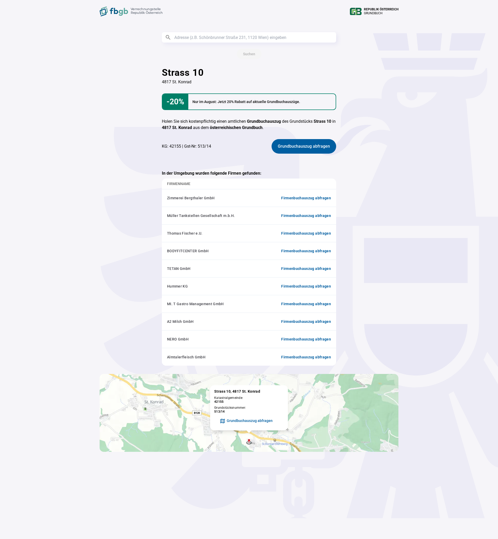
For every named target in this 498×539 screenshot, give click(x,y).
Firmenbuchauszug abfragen (306, 198)
